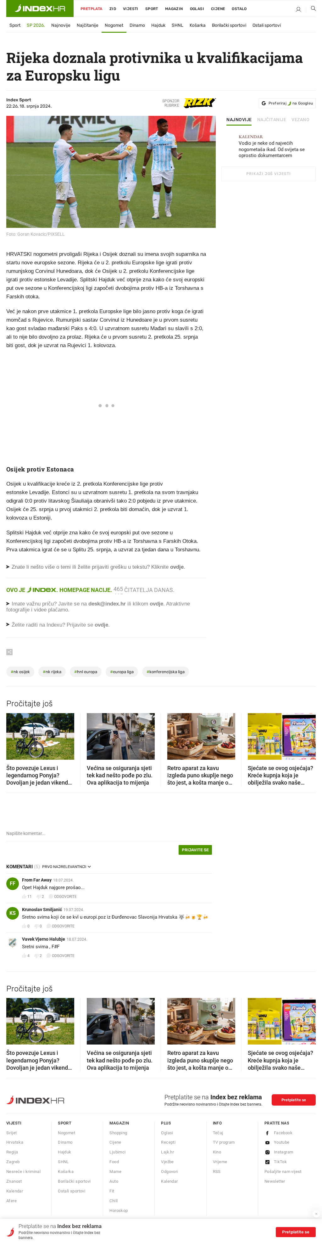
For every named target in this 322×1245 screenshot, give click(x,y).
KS (12, 913)
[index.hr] (40, 8)
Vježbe (167, 1161)
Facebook (283, 1132)
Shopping (118, 1132)
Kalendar (14, 1191)
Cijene (218, 9)
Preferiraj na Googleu (291, 103)
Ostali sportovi (267, 25)
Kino (217, 1152)
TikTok (280, 1161)
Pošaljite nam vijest (283, 1171)
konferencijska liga (166, 671)
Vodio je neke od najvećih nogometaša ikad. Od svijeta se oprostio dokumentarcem (272, 146)
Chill (113, 1200)
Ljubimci (117, 1152)
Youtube (282, 1142)
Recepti (168, 1142)
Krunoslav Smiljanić (42, 909)
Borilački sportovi (229, 25)
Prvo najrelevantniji (64, 867)
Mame (115, 1171)
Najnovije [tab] (239, 120)
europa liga (122, 671)
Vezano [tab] (300, 120)
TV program (224, 1142)
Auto (113, 1181)
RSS (217, 1171)
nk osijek (20, 671)
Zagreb (12, 1161)
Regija (12, 1152)
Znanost (14, 1181)
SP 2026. (36, 25)
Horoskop (118, 1210)
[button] (14, 734)
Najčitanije (87, 25)
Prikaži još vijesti (268, 174)
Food (114, 1161)
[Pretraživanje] (311, 9)
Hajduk (158, 25)
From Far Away (37, 879)
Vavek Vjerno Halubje (43, 939)
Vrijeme (220, 1161)
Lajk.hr (167, 1152)
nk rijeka (52, 671)
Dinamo (137, 25)
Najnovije (60, 25)
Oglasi (197, 9)
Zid (112, 9)
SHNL (177, 25)
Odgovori (169, 1171)
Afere (11, 1200)
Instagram (283, 1152)
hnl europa (85, 671)
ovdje (156, 604)
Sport (151, 9)
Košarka (198, 25)
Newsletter (274, 1181)
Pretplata (91, 9)
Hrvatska (14, 1142)
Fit (111, 1191)
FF (12, 884)
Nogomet (114, 25)
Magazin (119, 1123)
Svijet (11, 1132)
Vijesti (130, 9)
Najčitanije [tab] (271, 120)
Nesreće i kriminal (23, 1171)
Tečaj (218, 1132)
